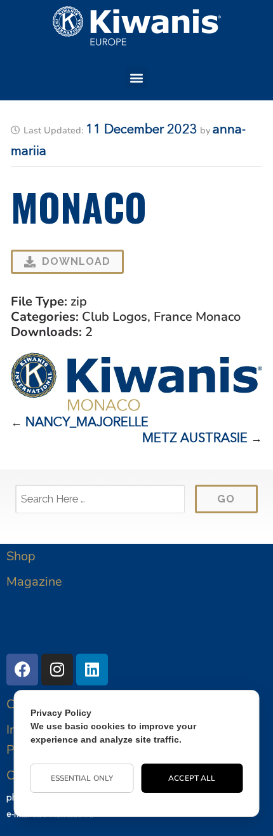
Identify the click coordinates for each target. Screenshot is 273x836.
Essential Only (82, 778)
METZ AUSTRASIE (195, 439)
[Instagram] (57, 669)
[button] (136, 77)
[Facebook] (22, 669)
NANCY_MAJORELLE (87, 423)
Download (76, 261)
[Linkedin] (92, 669)
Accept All (191, 778)
